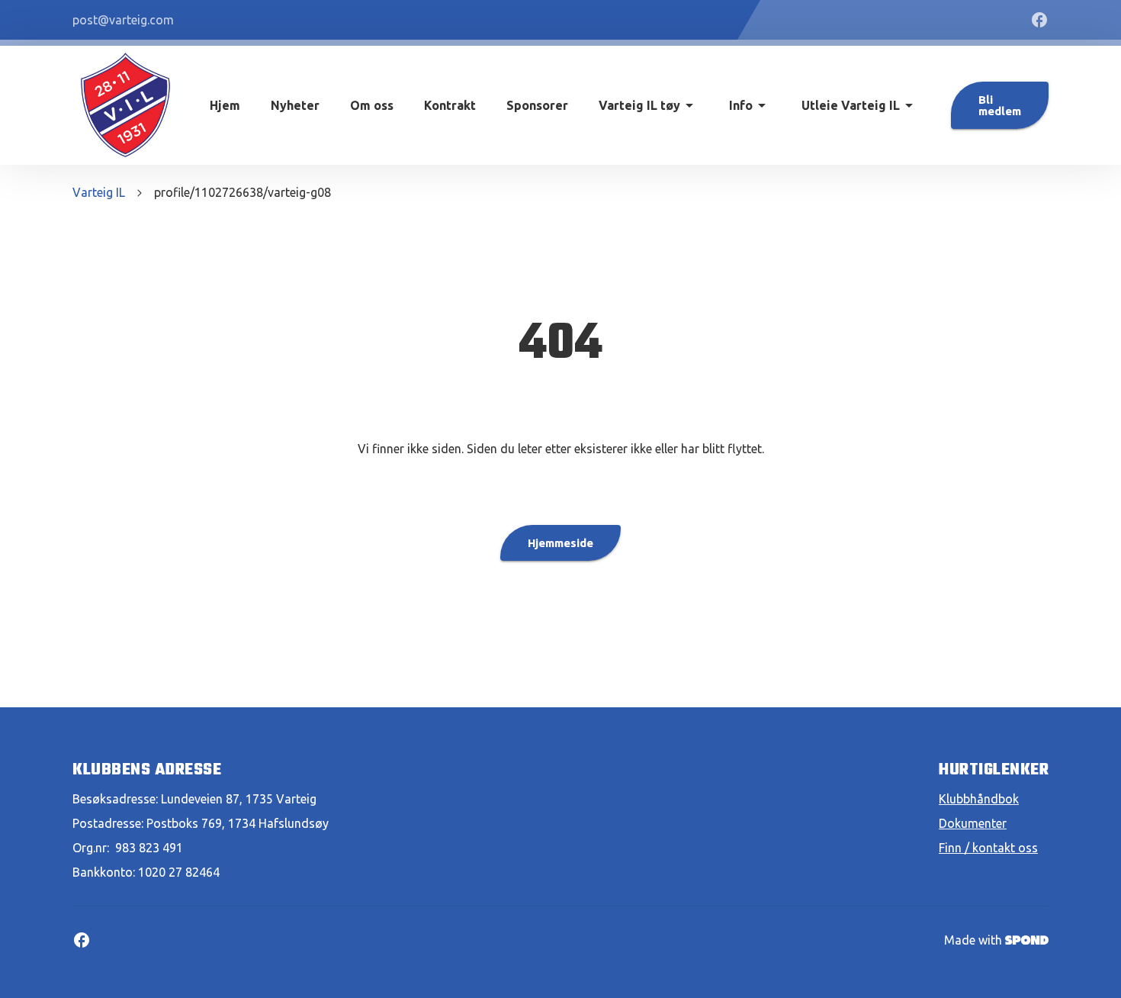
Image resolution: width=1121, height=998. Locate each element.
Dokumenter (973, 823)
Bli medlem (999, 105)
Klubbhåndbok (979, 799)
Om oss (371, 105)
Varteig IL (98, 192)
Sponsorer (537, 105)
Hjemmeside (560, 542)
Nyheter (295, 105)
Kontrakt (450, 105)
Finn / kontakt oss (988, 848)
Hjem (225, 105)
